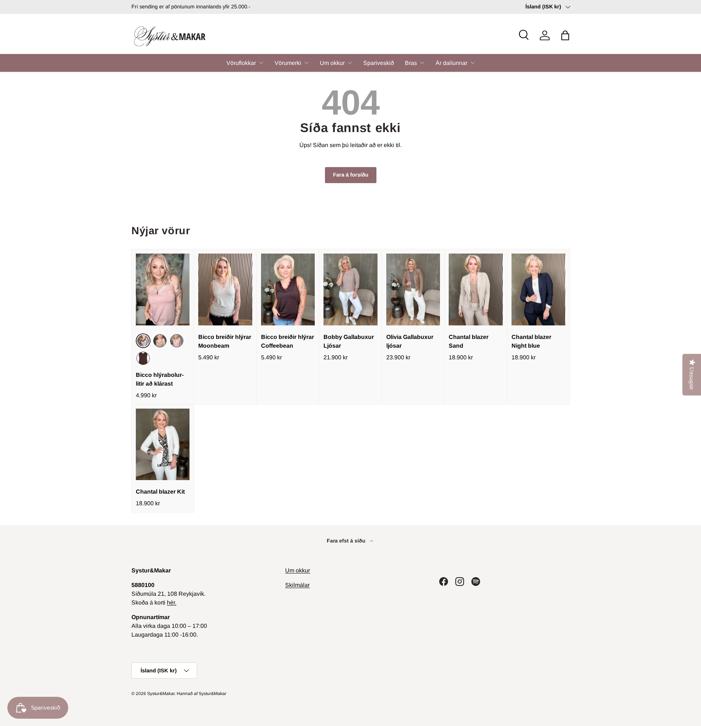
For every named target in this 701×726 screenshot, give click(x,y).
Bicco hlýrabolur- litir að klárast (160, 379)
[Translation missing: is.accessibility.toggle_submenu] (261, 62)
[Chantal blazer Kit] (162, 444)
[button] (565, 35)
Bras (411, 63)
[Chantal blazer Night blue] (538, 289)
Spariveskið (378, 63)
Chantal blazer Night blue (531, 341)
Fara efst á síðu (347, 541)
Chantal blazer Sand (469, 341)
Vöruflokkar (241, 63)
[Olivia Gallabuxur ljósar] (413, 289)
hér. (171, 602)
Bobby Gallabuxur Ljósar (348, 341)
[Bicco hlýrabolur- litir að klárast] (162, 289)
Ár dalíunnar (451, 63)
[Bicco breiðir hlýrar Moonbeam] (225, 289)
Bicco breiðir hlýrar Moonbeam (224, 341)
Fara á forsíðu (350, 175)
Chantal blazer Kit (160, 491)
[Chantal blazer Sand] (475, 289)
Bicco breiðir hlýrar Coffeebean (287, 341)
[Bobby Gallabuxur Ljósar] (350, 289)
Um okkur (332, 63)
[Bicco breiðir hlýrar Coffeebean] (288, 289)
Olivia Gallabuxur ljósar (409, 341)
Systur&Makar (161, 693)
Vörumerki (288, 63)
